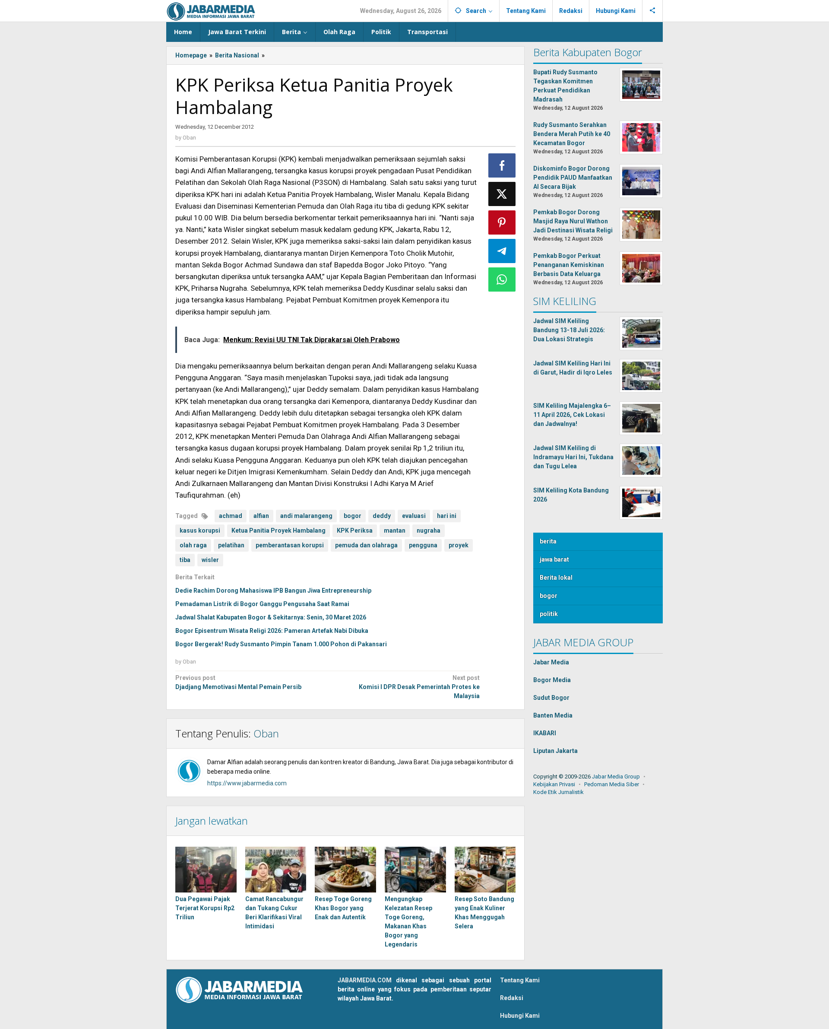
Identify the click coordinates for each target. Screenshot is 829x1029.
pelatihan (231, 545)
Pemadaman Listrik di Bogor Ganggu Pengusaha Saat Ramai (262, 603)
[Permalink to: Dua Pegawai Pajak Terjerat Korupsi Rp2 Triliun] (206, 869)
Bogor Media (552, 679)
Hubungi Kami (520, 1015)
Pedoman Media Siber (611, 784)
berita (548, 541)
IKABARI (544, 733)
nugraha (428, 530)
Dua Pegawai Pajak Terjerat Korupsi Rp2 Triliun (204, 908)
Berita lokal (556, 577)
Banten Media (553, 715)
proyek (458, 545)
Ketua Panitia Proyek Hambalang (278, 530)
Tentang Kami (520, 980)
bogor (352, 515)
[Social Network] (652, 11)
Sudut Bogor (551, 697)
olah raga (193, 545)
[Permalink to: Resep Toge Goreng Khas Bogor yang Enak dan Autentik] (345, 869)
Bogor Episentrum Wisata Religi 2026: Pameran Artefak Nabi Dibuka (271, 630)
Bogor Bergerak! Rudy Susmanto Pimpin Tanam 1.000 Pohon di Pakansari (281, 644)
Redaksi (511, 997)
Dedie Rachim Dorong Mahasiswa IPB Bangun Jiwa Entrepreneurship (273, 590)
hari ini (446, 515)
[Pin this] (502, 222)
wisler (210, 559)
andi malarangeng (306, 515)
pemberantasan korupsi (290, 545)
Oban (266, 733)
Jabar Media (551, 662)
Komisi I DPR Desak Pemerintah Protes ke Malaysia (419, 686)
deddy (382, 515)
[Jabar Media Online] (211, 10)
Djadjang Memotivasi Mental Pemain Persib (238, 682)
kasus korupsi (200, 530)
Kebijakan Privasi (554, 784)
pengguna (423, 545)
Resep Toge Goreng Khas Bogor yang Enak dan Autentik (343, 908)
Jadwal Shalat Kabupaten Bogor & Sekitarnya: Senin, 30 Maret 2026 (270, 617)
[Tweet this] (502, 194)
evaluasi (414, 515)
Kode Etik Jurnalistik (558, 792)
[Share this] (502, 165)
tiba (185, 559)
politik (549, 613)
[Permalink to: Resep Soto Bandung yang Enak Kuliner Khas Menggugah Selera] (485, 869)
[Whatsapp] (502, 279)
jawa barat (554, 559)
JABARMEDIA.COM (365, 980)
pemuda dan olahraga (366, 545)
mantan (394, 530)
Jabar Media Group (616, 776)
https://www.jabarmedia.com (247, 783)
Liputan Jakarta (555, 750)
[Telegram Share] (502, 251)
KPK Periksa (355, 530)
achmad (230, 515)
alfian (261, 515)
